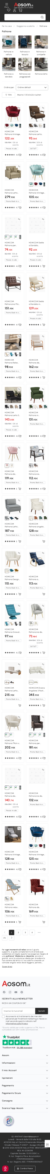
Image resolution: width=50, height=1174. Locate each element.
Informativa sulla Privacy (17, 1023)
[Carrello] (20, 10)
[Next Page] (11, 937)
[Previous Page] (4, 932)
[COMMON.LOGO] (24, 6)
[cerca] (42, 17)
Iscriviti (41, 1011)
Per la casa (7, 26)
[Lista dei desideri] (8, 10)
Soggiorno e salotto (26, 26)
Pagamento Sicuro (11, 1093)
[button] (25, 1168)
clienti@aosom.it (31, 1137)
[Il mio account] (14, 10)
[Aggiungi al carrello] (20, 155)
